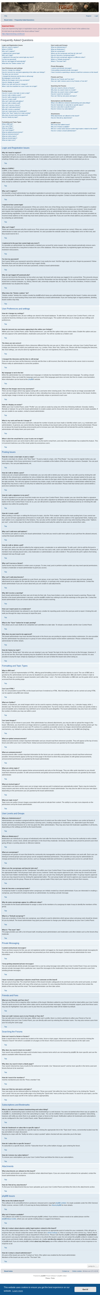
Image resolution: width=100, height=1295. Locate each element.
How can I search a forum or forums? (63, 88)
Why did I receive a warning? (11, 109)
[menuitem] (4, 15)
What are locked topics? (9, 138)
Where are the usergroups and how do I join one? (66, 53)
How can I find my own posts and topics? (64, 96)
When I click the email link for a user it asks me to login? (19, 86)
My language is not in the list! (11, 78)
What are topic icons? (9, 140)
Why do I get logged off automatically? (14, 61)
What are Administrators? (59, 47)
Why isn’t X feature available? (60, 126)
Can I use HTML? (7, 126)
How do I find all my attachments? (61, 118)
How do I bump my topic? (10, 117)
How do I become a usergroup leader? (63, 55)
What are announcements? (10, 134)
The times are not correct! (10, 74)
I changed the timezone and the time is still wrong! (17, 76)
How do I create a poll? (9, 99)
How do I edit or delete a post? (11, 95)
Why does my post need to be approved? (15, 115)
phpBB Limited (61, 1203)
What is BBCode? (7, 124)
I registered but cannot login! (11, 53)
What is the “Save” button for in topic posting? (16, 113)
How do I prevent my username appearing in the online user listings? (23, 72)
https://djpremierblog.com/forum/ (13, 34)
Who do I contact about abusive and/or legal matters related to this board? (74, 128)
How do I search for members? (61, 94)
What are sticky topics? (9, 136)
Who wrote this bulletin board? (60, 124)
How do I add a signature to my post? (14, 97)
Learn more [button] (17, 1291)
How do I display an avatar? (11, 82)
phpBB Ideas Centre (9, 1219)
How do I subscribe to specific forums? (63, 107)
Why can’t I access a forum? (11, 105)
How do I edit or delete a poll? (11, 103)
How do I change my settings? (11, 70)
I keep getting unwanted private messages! (64, 70)
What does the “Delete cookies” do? (13, 63)
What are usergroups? (58, 51)
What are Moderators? (58, 49)
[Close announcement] (97, 25)
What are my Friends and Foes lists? (62, 79)
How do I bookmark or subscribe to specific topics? (67, 105)
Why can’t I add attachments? (11, 107)
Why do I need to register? (10, 47)
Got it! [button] (85, 1289)
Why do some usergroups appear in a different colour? (68, 57)
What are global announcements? (12, 132)
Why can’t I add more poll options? (13, 101)
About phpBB (56, 1205)
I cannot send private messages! (61, 68)
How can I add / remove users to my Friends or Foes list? (69, 81)
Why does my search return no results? (63, 90)
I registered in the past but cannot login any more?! (18, 57)
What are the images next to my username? (16, 80)
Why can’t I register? (8, 51)
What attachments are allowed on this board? (65, 116)
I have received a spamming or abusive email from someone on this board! (74, 72)
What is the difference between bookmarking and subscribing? (70, 103)
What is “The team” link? (58, 61)
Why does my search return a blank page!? (64, 92)
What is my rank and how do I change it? (15, 84)
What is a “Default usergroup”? (60, 59)
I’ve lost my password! (9, 59)
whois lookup (52, 1233)
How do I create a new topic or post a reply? (16, 93)
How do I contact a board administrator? (63, 131)
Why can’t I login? (7, 55)
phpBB (30, 379)
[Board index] (50, 7)
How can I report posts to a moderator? (14, 111)
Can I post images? (8, 130)
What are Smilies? (7, 128)
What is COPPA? (7, 49)
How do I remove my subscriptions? (62, 109)
